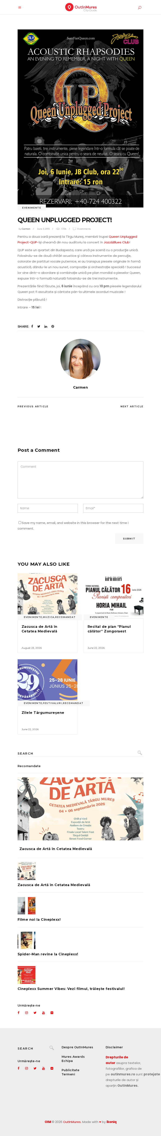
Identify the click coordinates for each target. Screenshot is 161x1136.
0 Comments (84, 228)
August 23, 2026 (32, 647)
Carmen (26, 228)
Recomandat (65, 617)
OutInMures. (72, 1122)
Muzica (48, 617)
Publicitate (70, 1070)
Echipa (67, 1061)
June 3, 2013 (43, 228)
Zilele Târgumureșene (43, 713)
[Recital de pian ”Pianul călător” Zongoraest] (113, 595)
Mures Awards (73, 1057)
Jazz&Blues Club (116, 242)
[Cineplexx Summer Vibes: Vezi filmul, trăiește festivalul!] (80, 975)
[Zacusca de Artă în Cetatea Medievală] (47, 595)
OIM (48, 1122)
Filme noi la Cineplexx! (39, 920)
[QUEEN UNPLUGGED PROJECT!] (80, 359)
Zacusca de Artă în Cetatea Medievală (55, 849)
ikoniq (111, 1122)
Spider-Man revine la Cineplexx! (48, 954)
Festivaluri (52, 703)
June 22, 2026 (96, 647)
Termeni (68, 1074)
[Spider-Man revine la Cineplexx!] (80, 940)
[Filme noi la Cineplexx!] (80, 906)
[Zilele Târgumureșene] (47, 681)
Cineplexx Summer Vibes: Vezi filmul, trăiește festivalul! (71, 989)
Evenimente (31, 207)
